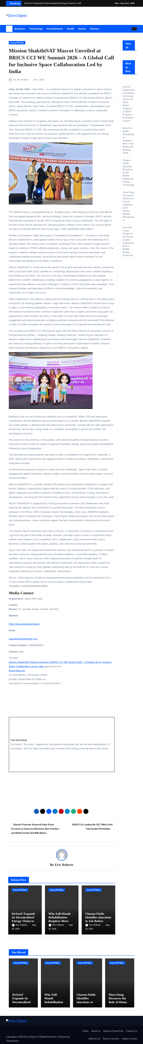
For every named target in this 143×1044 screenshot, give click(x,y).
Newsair (63, 1037)
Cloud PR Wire (17, 43)
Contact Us (131, 1031)
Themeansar (12, 1041)
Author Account (129, 1039)
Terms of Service (111, 1039)
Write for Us (94, 1039)
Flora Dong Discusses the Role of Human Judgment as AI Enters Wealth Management (119, 1004)
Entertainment (55, 29)
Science (94, 29)
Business (20, 29)
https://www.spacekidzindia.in (24, 624)
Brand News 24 (17, 670)
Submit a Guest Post (113, 1031)
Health (70, 29)
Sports (82, 29)
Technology (36, 29)
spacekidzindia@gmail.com (23, 639)
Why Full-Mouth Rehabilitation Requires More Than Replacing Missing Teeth (59, 921)
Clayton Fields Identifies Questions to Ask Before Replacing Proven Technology (98, 921)
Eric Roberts (22, 79)
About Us (95, 1031)
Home (86, 1031)
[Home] (9, 29)
